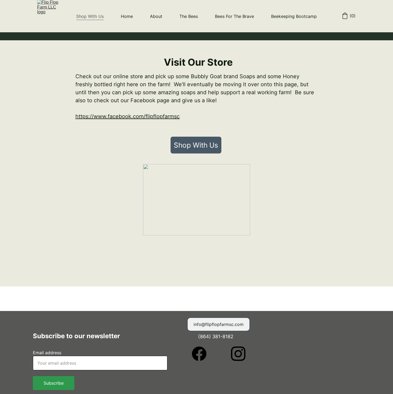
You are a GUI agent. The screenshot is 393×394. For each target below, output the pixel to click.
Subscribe (54, 383)
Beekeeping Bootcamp (294, 16)
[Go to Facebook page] (202, 353)
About (156, 16)
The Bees (188, 16)
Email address (47, 352)
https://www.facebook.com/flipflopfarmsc (127, 116)
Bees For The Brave (234, 16)
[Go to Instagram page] (238, 353)
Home (127, 16)
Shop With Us (90, 16)
